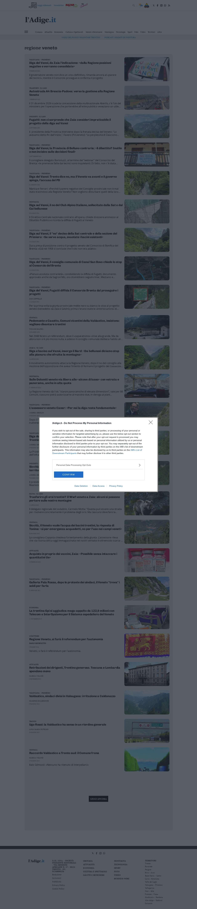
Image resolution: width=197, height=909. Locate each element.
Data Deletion (81, 486)
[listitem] (98, 465)
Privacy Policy (116, 486)
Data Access (98, 486)
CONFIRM (68, 474)
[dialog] (98, 454)
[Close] (152, 423)
